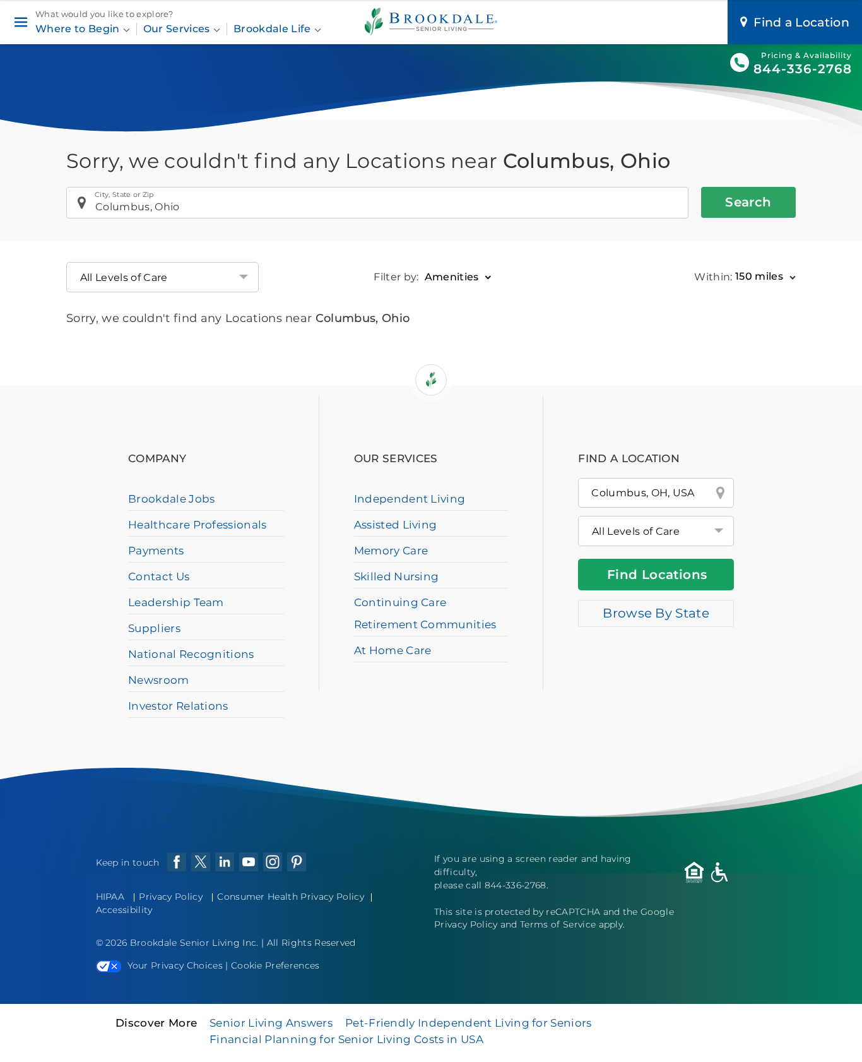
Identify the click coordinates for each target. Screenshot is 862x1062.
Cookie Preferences (275, 965)
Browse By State (656, 613)
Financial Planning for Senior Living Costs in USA (346, 1039)
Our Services (178, 29)
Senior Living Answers (271, 1023)
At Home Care (393, 650)
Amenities (452, 276)
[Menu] (20, 22)
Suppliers (154, 628)
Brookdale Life (273, 29)
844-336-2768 (802, 68)
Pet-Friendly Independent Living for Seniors (468, 1023)
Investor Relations (178, 706)
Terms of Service (558, 924)
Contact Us (158, 576)
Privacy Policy (170, 896)
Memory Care (391, 550)
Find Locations (657, 574)
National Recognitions (191, 654)
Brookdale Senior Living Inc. (195, 942)
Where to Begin (78, 29)
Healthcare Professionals (197, 524)
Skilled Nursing (396, 576)
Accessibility (124, 910)
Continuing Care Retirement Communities (425, 613)
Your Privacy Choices (175, 965)
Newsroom (158, 680)
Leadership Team (176, 602)
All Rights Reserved (311, 942)
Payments (156, 550)
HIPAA (110, 896)
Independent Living (410, 498)
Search (748, 202)
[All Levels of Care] (656, 531)
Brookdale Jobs (171, 498)
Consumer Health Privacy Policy (290, 896)
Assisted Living (395, 524)
